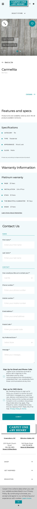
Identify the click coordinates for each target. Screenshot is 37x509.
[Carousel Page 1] (17, 51)
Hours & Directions (9, 449)
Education (8, 479)
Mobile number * (8, 298)
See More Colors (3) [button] (9, 45)
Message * (5, 349)
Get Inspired (9, 470)
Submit (18, 417)
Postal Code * (7, 324)
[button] (18, 278)
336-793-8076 (27, 445)
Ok (18, 502)
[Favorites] (30, 4)
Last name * (6, 253)
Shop (6, 462)
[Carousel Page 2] (20, 51)
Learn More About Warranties (12, 213)
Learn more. (27, 498)
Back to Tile (9, 62)
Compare (29, 94)
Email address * (7, 311)
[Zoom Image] (5, 23)
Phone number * (8, 285)
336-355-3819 (9, 447)
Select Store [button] (17, 13)
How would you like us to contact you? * (16, 273)
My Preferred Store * (9, 337)
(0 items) (33, 4)
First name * (6, 240)
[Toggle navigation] (3, 4)
